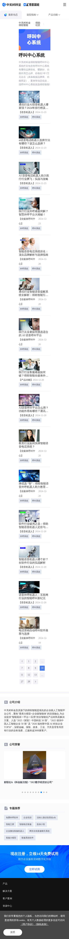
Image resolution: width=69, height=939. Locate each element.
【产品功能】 (26, 380)
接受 (12, 932)
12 (29, 675)
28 (29, 681)
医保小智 (41, 824)
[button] (22, 792)
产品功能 (53, 14)
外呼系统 (24, 117)
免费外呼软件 (12, 817)
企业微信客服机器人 (15, 831)
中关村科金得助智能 (24, 24)
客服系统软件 (27, 838)
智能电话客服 (25, 824)
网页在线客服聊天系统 (39, 831)
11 (22, 675)
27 (22, 681)
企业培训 (27, 817)
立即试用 (34, 869)
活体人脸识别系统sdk (46, 817)
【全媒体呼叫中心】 (27, 221)
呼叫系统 (36, 117)
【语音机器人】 (27, 112)
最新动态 (13, 14)
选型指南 (31, 14)
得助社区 (38, 24)
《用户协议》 (27, 924)
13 (35, 675)
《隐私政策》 (41, 924)
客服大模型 (11, 838)
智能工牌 (10, 824)
